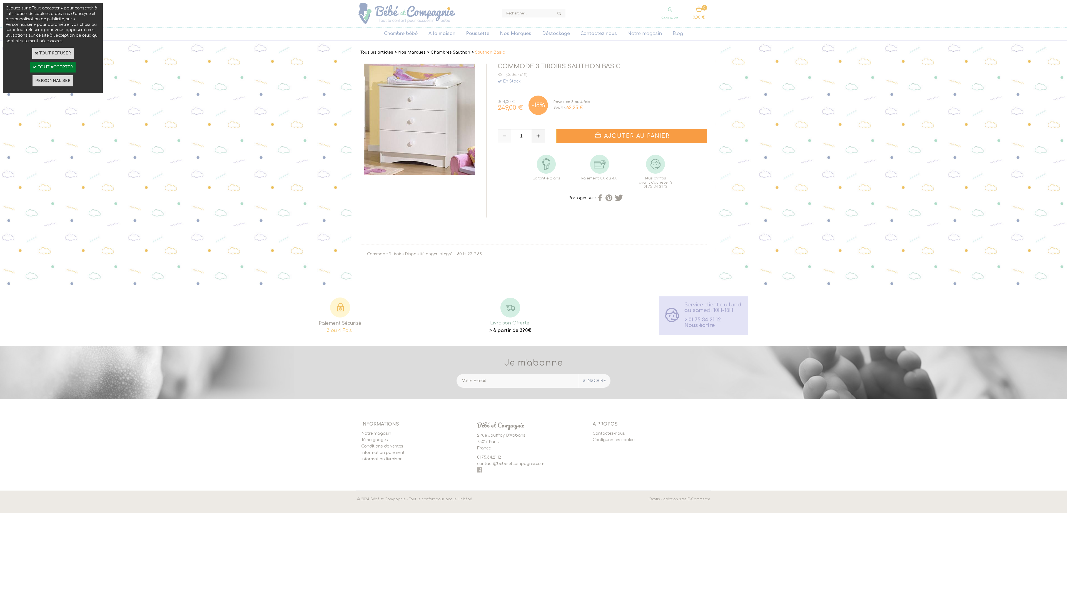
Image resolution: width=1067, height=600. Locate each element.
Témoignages (374, 440)
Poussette (477, 33)
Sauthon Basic (490, 52)
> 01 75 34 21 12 (702, 319)
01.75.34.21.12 (489, 457)
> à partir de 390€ (510, 330)
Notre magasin (644, 33)
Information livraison (382, 459)
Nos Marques (515, 33)
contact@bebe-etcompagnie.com (510, 464)
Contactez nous (598, 33)
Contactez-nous (609, 433)
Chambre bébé (401, 33)
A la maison (441, 33)
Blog (678, 33)
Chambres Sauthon (450, 52)
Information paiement (383, 453)
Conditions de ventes (382, 446)
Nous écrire (699, 325)
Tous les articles (376, 52)
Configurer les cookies (615, 440)
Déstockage (556, 33)
